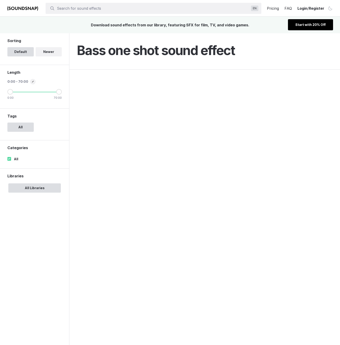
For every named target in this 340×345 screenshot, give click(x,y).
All (16, 159)
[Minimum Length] (10, 92)
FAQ (288, 8)
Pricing (273, 8)
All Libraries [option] (35, 188)
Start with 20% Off (310, 25)
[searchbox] (153, 8)
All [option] (20, 127)
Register (316, 8)
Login (302, 8)
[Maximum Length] (59, 92)
